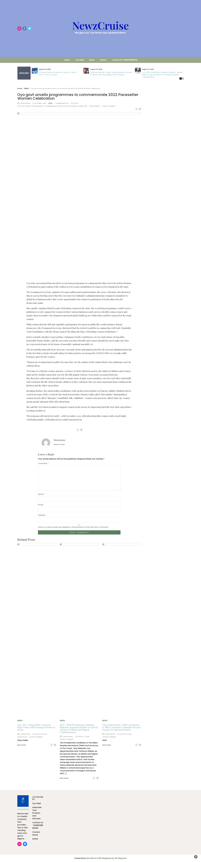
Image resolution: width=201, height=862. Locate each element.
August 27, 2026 (83, 737)
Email (41, 504)
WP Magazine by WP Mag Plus (112, 858)
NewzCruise (100, 25)
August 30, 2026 (40, 734)
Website (41, 515)
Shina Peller (22, 737)
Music (91, 60)
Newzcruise (25, 103)
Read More (21, 745)
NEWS (50, 103)
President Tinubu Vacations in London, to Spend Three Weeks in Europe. (58, 73)
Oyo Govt (75, 103)
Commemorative (62, 103)
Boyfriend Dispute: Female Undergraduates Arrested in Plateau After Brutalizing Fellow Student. (111, 73)
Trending (79, 60)
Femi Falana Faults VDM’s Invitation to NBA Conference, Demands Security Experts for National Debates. (121, 727)
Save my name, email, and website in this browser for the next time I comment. (73, 527)
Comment (43, 463)
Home (67, 60)
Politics (103, 60)
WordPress (91, 858)
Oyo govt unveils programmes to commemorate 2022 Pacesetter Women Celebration (52, 106)
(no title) (36, 803)
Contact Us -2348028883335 (124, 60)
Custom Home (36, 833)
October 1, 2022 (40, 103)
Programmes (94, 106)
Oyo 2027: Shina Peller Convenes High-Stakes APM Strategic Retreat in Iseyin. (36, 727)
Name (41, 494)
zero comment (110, 106)
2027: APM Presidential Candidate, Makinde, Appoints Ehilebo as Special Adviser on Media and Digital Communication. (163, 74)
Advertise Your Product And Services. (37, 813)
